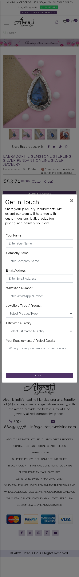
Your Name (13, 235)
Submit (39, 376)
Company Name (17, 253)
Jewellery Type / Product (23, 305)
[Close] (71, 200)
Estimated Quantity (18, 323)
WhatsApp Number (19, 288)
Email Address (16, 270)
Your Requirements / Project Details (30, 340)
